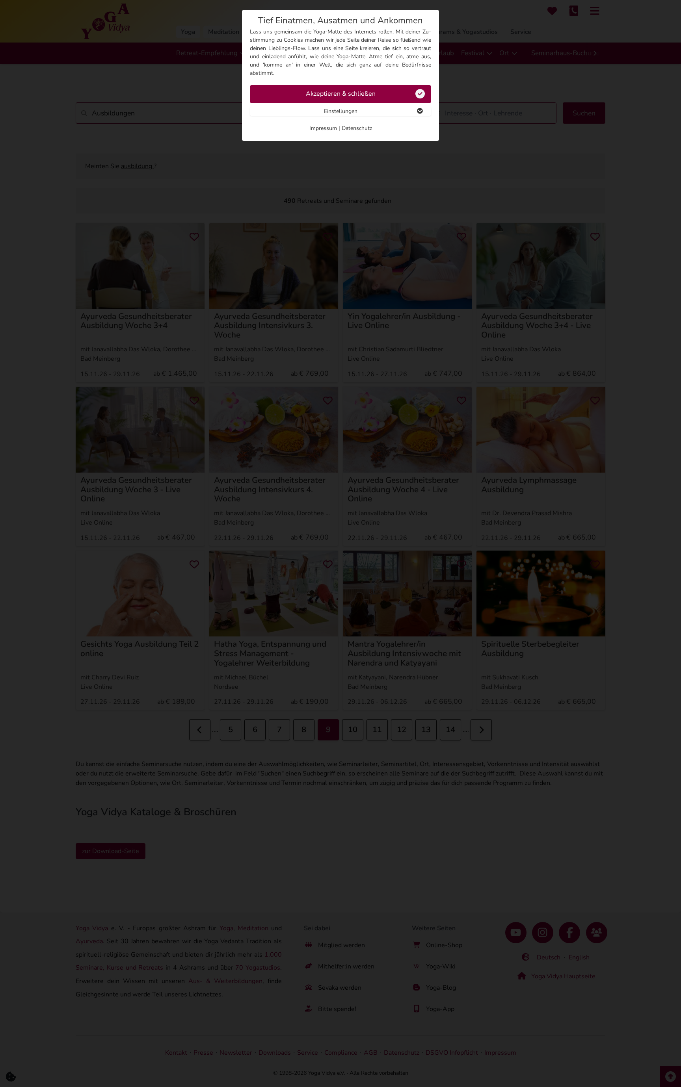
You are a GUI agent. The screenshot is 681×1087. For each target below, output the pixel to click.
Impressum (323, 128)
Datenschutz (357, 128)
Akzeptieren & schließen (341, 93)
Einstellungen (340, 111)
